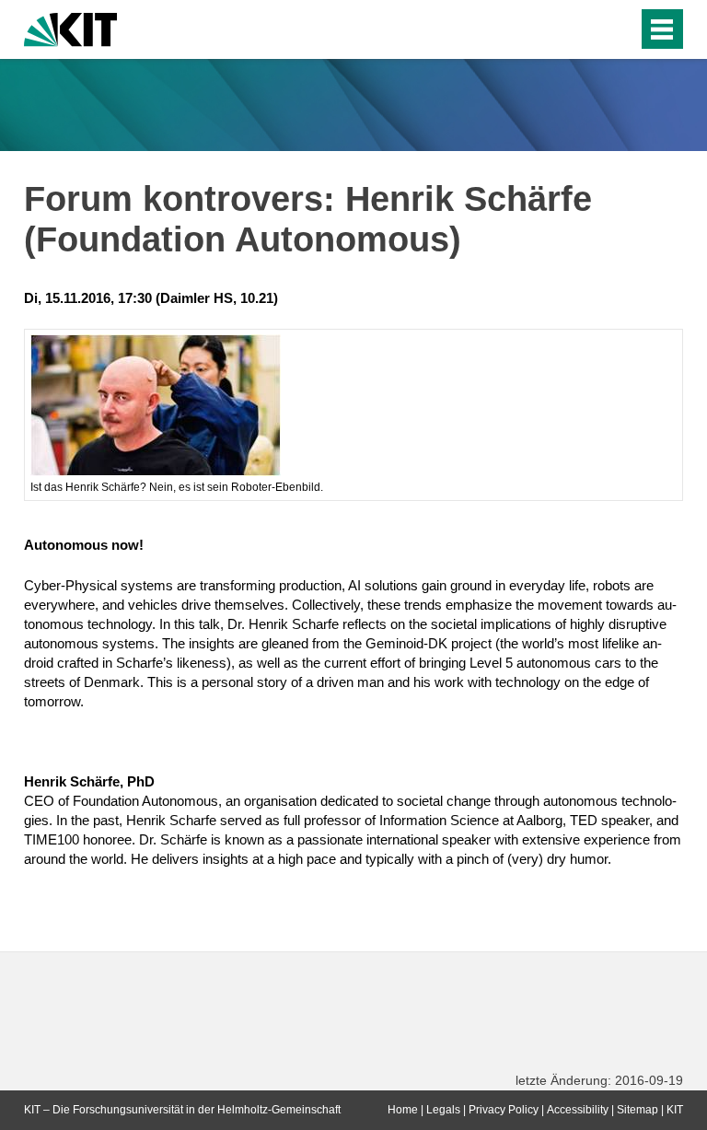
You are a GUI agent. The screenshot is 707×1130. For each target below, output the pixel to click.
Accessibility (577, 1109)
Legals (443, 1109)
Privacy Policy (504, 1109)
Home (403, 1109)
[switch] (587, 29)
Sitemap (637, 1109)
